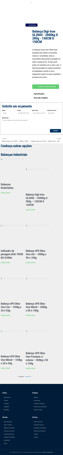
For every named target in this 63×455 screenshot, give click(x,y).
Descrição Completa (41, 98)
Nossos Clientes (8, 425)
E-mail (19, 110)
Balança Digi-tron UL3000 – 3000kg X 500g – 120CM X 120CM (36, 200)
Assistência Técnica (39, 425)
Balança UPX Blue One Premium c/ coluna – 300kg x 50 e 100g (37, 358)
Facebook (6, 403)
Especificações (39, 94)
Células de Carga (38, 409)
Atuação (4, 417)
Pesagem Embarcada (9, 437)
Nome (4, 110)
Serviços (31, 17)
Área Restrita (7, 397)
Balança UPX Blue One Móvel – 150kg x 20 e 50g (11, 360)
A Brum (4, 393)
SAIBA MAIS (5, 193)
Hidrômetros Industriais (39, 431)
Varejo (5, 443)
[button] (47, 94)
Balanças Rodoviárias (7, 186)
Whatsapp (35, 110)
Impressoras (37, 400)
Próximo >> (28, 376)
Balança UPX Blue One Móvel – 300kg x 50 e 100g (36, 307)
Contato (31, 20)
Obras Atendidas (8, 422)
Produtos (31, 14)
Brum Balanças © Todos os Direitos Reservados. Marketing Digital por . (31, 452)
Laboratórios (7, 440)
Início (31, 7)
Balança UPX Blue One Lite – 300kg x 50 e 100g (36, 254)
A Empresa (31, 11)
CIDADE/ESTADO (51, 110)
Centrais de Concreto (9, 431)
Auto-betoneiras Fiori (9, 434)
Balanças (36, 397)
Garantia (36, 437)
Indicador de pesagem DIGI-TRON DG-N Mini (12, 254)
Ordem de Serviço (38, 422)
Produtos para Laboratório (40, 406)
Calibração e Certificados (40, 428)
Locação (36, 434)
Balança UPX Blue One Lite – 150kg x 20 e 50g (11, 307)
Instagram (6, 406)
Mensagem (5, 118)
